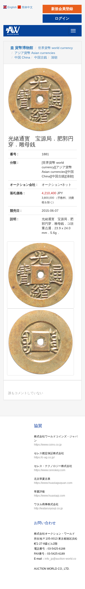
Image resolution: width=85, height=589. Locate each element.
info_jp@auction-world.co (60, 558)
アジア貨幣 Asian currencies (35, 53)
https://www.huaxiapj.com (49, 495)
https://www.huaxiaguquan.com (53, 482)
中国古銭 (40, 57)
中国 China (22, 57)
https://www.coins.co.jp (48, 444)
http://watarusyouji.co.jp (48, 508)
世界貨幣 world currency (55, 48)
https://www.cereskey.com (49, 470)
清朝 (54, 57)
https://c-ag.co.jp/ (44, 457)
